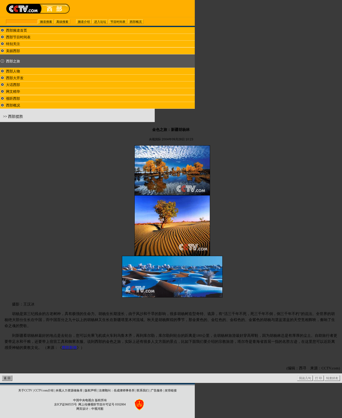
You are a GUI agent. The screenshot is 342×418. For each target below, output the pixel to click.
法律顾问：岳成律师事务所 (117, 390)
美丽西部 (13, 51)
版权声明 (91, 390)
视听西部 (13, 98)
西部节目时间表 (18, 37)
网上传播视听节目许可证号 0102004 (102, 404)
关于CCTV (25, 390)
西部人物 (13, 71)
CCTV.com (330, 368)
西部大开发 (15, 78)
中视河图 (97, 408)
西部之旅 (13, 61)
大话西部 (13, 85)
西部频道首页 (16, 30)
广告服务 (157, 390)
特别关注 (13, 44)
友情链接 (171, 390)
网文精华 (13, 91)
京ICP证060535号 (65, 404)
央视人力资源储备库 (69, 390)
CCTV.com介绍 (44, 390)
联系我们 (143, 390)
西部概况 (13, 105)
